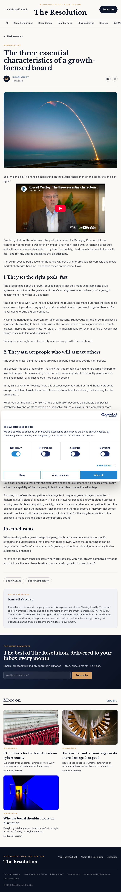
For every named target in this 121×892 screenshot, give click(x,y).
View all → (112, 700)
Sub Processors (11, 878)
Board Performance (23, 23)
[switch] (45, 453)
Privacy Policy (56, 874)
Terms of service (11, 874)
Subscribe (108, 9)
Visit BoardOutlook (15, 9)
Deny (22, 475)
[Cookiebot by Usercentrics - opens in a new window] (103, 415)
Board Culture (45, 23)
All (7, 23)
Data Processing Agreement (97, 874)
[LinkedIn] (108, 79)
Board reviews (65, 23)
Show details (104, 465)
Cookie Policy (73, 874)
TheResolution (13, 36)
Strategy (103, 23)
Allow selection (60, 475)
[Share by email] (115, 79)
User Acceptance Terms (35, 874)
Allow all (99, 475)
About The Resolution (92, 857)
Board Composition (38, 580)
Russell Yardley (20, 76)
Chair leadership (86, 23)
